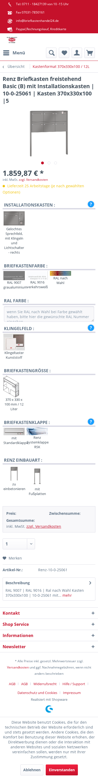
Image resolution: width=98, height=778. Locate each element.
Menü (19, 53)
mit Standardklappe (14, 440)
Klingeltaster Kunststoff (14, 355)
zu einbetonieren (14, 486)
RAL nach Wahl (60, 280)
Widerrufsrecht (45, 683)
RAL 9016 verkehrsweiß (37, 284)
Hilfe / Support (73, 683)
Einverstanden (62, 769)
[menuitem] (14, 53)
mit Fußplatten (37, 491)
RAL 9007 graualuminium (14, 285)
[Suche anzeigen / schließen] (51, 53)
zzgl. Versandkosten (33, 179)
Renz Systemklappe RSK (37, 442)
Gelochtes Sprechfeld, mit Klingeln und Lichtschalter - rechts (14, 241)
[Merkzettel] (64, 53)
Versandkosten (18, 667)
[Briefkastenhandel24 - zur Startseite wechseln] (12, 40)
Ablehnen (32, 769)
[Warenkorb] (89, 53)
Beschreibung (17, 582)
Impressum (72, 692)
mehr (66, 595)
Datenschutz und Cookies (37, 692)
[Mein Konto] (77, 53)
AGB (12, 683)
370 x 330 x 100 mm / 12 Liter (14, 404)
